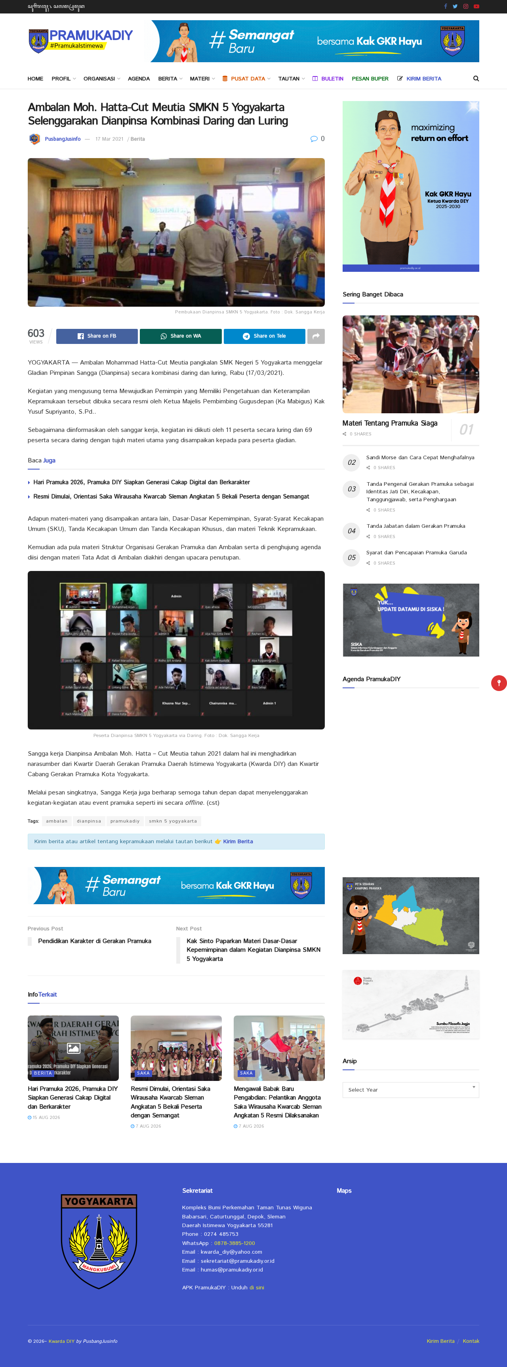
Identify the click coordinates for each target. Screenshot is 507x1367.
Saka (143, 1073)
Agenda (139, 79)
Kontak (471, 1341)
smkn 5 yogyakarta (173, 821)
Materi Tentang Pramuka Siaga (390, 423)
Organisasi (99, 79)
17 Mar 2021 (109, 139)
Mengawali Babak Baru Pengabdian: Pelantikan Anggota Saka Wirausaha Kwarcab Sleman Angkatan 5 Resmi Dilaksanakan (278, 1102)
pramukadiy (125, 821)
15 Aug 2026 (45, 1118)
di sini (257, 1288)
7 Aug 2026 (147, 1126)
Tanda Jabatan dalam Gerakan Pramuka (415, 526)
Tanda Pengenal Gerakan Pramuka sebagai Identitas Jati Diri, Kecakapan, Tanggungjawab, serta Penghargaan (419, 492)
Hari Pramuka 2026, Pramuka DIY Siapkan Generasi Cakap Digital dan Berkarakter (141, 482)
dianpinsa (89, 821)
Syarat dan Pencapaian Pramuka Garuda (416, 553)
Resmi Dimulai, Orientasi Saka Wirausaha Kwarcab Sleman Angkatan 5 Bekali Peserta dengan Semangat (171, 497)
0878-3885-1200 (234, 1243)
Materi (200, 79)
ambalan (57, 821)
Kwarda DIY (61, 1341)
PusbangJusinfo (63, 139)
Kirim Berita (441, 1341)
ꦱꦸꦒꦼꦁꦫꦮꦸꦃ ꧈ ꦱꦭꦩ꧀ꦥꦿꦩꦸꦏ (56, 6)
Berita (167, 79)
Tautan (288, 79)
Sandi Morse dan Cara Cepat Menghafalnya (420, 458)
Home (35, 79)
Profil (61, 79)
